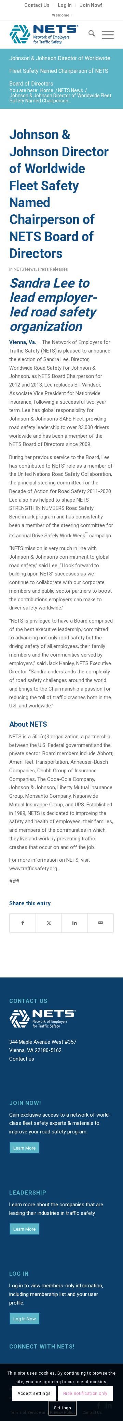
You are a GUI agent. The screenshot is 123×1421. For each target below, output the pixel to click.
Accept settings (34, 1393)
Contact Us (37, 5)
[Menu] (104, 34)
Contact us (21, 1059)
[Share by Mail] (100, 923)
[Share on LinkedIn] (74, 923)
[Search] (88, 34)
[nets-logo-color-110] (51, 34)
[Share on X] (49, 923)
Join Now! (91, 5)
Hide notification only (85, 1393)
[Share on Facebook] (23, 923)
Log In (65, 5)
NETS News (25, 269)
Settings (62, 1408)
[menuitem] (37, 5)
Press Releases (53, 269)
